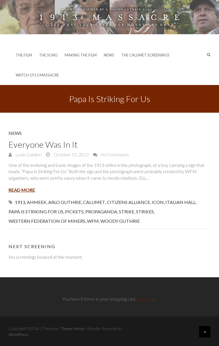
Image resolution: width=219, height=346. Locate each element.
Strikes (145, 211)
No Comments (114, 154)
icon (158, 202)
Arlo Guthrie (64, 202)
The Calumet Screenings (145, 55)
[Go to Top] (204, 331)
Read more (22, 190)
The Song (48, 55)
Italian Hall (180, 202)
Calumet (94, 202)
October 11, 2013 (71, 154)
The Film (24, 55)
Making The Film (81, 55)
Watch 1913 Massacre (37, 75)
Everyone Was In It (43, 144)
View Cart (147, 299)
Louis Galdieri (28, 154)
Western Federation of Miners (47, 221)
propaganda (101, 211)
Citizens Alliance (128, 202)
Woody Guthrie (120, 221)
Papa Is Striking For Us (36, 211)
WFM (93, 221)
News (109, 55)
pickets (74, 211)
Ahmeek (36, 202)
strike (126, 211)
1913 (20, 202)
